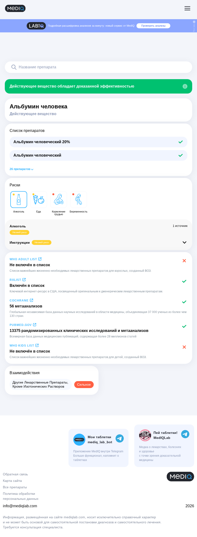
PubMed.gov (21, 325)
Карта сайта (12, 481)
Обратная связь (15, 474)
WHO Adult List (23, 259)
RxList (15, 280)
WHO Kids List (22, 345)
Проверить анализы (153, 25)
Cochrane (19, 300)
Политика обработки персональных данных (20, 496)
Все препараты (15, 487)
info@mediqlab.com (20, 506)
